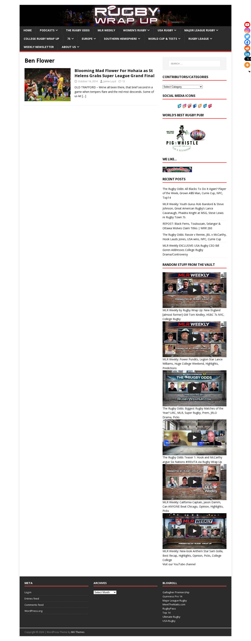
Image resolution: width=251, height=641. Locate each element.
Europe (87, 39)
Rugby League (198, 39)
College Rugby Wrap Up (41, 39)
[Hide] (249, 71)
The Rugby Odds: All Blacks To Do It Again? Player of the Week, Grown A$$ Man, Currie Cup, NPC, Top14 (194, 193)
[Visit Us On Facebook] (194, 106)
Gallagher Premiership (176, 592)
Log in (28, 592)
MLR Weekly (106, 30)
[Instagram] (247, 30)
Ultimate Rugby (171, 616)
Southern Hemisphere (120, 39)
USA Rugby (165, 30)
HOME (28, 30)
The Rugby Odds (78, 30)
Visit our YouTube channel (179, 564)
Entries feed (32, 598)
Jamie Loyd (109, 81)
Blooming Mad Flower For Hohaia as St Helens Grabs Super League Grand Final (115, 73)
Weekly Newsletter (39, 47)
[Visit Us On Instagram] (184, 106)
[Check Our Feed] (199, 106)
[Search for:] (194, 63)
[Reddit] (247, 48)
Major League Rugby (199, 30)
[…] (84, 96)
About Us (69, 47)
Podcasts (47, 30)
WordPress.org (33, 611)
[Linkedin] (247, 54)
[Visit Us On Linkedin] (204, 106)
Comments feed (34, 605)
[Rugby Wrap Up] (125, 24)
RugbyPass (169, 608)
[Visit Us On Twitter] (179, 106)
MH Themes (77, 632)
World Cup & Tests (162, 39)
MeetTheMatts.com (174, 604)
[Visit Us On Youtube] (189, 106)
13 (123, 81)
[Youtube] (247, 25)
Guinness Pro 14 (172, 596)
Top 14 (166, 612)
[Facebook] (247, 42)
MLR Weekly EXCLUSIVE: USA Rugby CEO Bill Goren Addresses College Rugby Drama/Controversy (191, 250)
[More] (247, 65)
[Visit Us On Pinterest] (209, 106)
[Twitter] (247, 36)
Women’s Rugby (134, 30)
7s (68, 39)
